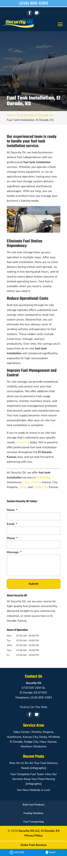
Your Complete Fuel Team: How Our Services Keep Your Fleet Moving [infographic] (33, 779)
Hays (26, 482)
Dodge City (40, 487)
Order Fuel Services (34, 845)
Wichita (36, 482)
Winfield (53, 737)
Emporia (48, 732)
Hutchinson (14, 737)
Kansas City (30, 737)
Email (12, 524)
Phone (12, 538)
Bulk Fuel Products (33, 804)
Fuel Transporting (33, 821)
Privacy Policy (33, 836)
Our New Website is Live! (33, 790)
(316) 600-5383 (33, 3)
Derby (22, 487)
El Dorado (43, 477)
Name (12, 510)
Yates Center (21, 732)
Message (14, 552)
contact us (22, 442)
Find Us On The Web (33, 707)
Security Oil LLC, (39, 831)
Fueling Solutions (33, 813)
